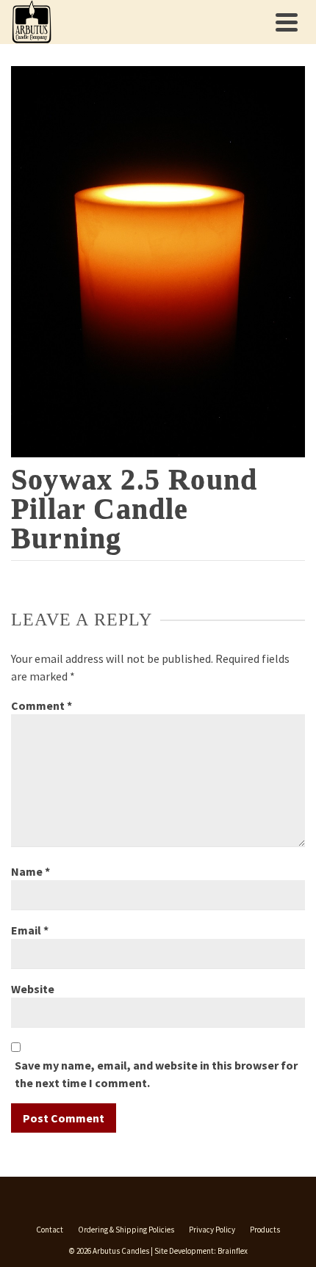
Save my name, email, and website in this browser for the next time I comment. (156, 1074)
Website (32, 988)
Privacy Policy (212, 1229)
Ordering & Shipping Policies (126, 1229)
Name (30, 871)
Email (30, 930)
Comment (41, 705)
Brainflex (233, 1251)
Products (265, 1229)
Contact (49, 1229)
